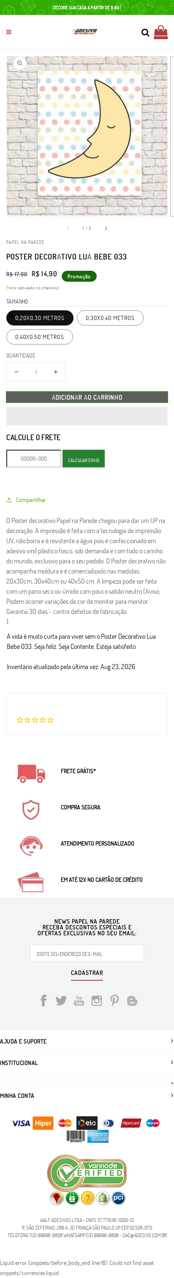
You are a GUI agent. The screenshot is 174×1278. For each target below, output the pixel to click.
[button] (87, 416)
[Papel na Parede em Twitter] (61, 1002)
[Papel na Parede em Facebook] (43, 1002)
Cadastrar (87, 973)
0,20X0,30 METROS (40, 318)
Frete (11, 288)
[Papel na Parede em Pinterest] (114, 1002)
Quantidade (20, 355)
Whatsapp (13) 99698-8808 (91, 1235)
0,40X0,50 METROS (39, 337)
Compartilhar (31, 500)
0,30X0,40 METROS (110, 318)
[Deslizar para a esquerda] (68, 228)
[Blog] (132, 1002)
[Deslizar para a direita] (105, 228)
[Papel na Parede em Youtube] (79, 1002)
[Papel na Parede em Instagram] (96, 1002)
